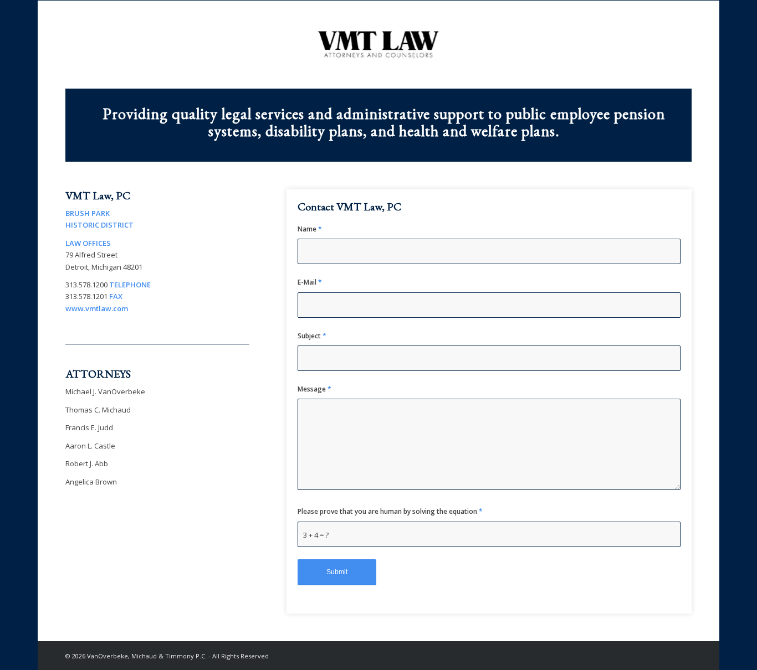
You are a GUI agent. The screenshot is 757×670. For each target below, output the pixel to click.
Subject (312, 336)
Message (314, 389)
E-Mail (310, 282)
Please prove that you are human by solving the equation (390, 511)
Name (310, 229)
